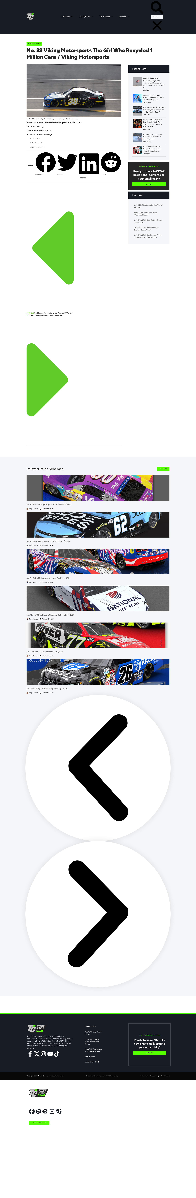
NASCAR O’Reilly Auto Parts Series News (92, 1041)
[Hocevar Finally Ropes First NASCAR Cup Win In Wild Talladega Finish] (137, 137)
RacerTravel (33, 1186)
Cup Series (65, 17)
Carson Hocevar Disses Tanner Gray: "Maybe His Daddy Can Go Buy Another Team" (154, 110)
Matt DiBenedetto (36, 143)
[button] (157, 8)
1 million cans (35, 138)
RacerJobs (33, 1181)
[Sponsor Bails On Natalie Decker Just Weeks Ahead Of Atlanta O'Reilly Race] (137, 98)
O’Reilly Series (85, 17)
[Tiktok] (57, 1054)
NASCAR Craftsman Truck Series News (93, 1050)
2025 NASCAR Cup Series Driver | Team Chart (148, 221)
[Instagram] (43, 1054)
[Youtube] (50, 1054)
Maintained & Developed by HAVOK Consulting (102, 1076)
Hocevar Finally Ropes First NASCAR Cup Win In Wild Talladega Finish (153, 136)
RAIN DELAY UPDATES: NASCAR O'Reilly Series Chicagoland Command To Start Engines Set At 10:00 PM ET (154, 82)
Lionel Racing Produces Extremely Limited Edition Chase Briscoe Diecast (152, 149)
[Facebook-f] (30, 1054)
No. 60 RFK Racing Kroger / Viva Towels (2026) (49, 504)
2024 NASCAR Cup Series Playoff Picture (148, 206)
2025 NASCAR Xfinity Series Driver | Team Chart (146, 229)
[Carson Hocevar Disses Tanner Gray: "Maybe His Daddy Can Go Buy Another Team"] (137, 111)
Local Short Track (92, 1062)
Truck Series (104, 17)
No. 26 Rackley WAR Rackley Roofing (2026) (47, 688)
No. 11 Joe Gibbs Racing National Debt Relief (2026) (51, 615)
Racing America (35, 1171)
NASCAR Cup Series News (93, 1033)
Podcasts (122, 17)
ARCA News (90, 1057)
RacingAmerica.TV (36, 1176)
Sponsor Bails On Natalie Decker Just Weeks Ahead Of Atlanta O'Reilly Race (153, 97)
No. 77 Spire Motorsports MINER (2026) (45, 651)
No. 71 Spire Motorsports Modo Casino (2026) (48, 578)
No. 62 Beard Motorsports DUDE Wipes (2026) (48, 541)
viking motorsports (37, 147)
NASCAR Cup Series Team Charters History (145, 214)
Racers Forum (34, 1192)
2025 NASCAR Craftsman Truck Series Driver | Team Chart (147, 236)
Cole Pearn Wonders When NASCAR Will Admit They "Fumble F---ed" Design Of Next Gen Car (152, 123)
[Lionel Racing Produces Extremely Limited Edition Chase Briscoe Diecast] (137, 150)
